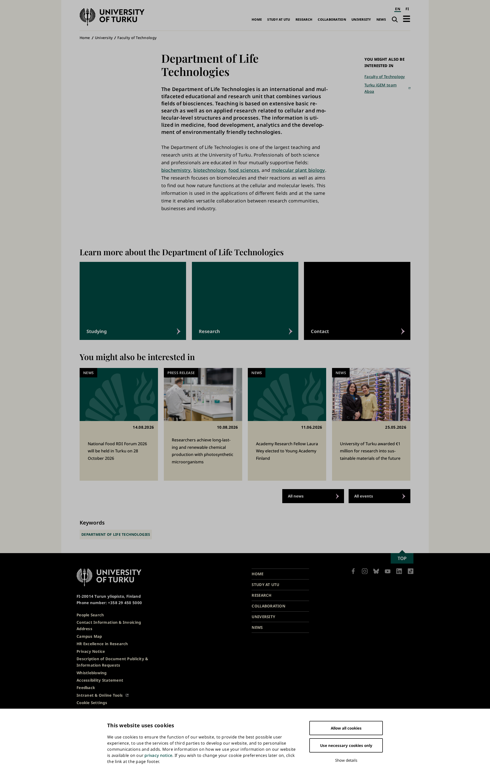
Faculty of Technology (136, 37)
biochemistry (176, 170)
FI (407, 8)
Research (304, 19)
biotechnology (209, 170)
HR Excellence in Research (102, 643)
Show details (346, 760)
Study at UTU (278, 19)
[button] (406, 18)
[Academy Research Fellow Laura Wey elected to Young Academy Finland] (287, 424)
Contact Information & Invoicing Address (109, 625)
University (361, 19)
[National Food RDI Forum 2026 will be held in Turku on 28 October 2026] (119, 424)
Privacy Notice (91, 651)
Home (257, 19)
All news (296, 496)
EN (397, 8)
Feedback (86, 687)
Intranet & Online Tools (100, 695)
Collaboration (332, 19)
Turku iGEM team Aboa (380, 88)
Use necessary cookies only (346, 745)
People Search (90, 614)
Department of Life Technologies (115, 534)
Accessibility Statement (100, 680)
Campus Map (89, 636)
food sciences (243, 170)
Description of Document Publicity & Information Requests (112, 662)
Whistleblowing (92, 672)
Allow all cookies (346, 728)
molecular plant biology (298, 170)
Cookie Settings (92, 702)
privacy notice (158, 755)
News (381, 19)
